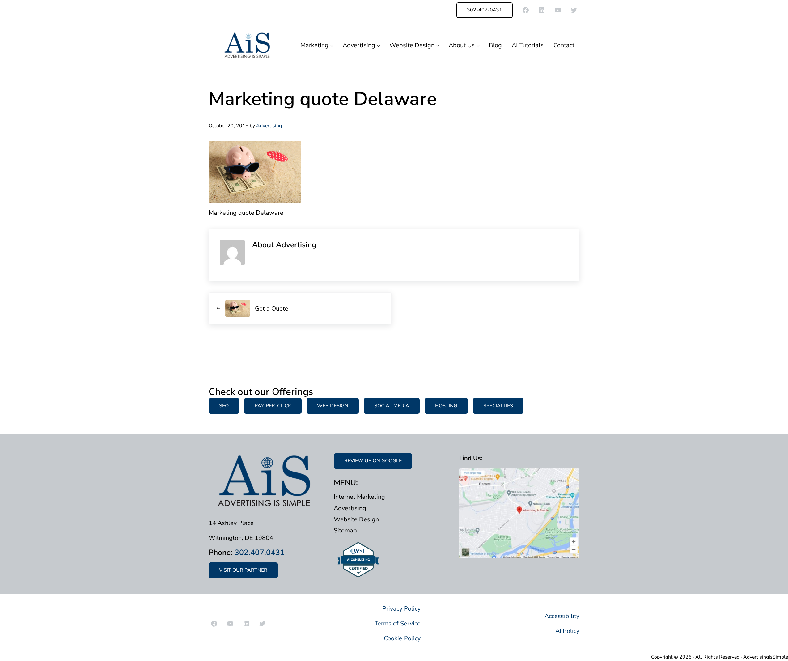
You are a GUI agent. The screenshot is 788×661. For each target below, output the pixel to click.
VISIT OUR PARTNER (243, 570)
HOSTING (446, 405)
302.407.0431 (260, 552)
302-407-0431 (484, 9)
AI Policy (567, 631)
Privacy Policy (401, 608)
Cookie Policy (402, 638)
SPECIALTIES (498, 405)
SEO (224, 405)
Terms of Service (398, 623)
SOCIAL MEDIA (391, 405)
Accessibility (561, 616)
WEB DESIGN (332, 405)
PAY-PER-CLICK (273, 405)
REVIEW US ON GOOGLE (373, 460)
